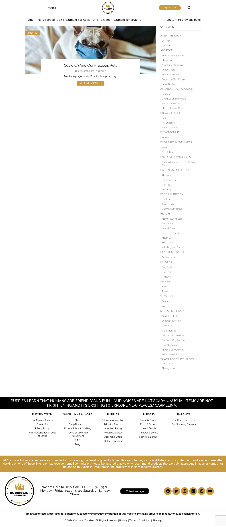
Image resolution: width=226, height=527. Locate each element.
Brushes (166, 137)
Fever (164, 147)
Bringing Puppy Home (173, 55)
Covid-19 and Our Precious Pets (90, 65)
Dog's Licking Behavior (173, 335)
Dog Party (167, 45)
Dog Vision (167, 223)
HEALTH (165, 213)
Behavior (166, 94)
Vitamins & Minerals (172, 209)
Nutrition (166, 199)
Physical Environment (173, 350)
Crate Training (169, 331)
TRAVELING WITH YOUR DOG (177, 359)
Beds (164, 118)
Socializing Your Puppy (173, 79)
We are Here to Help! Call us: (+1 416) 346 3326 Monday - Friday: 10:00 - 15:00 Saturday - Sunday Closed (75, 490)
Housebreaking (169, 345)
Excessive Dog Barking (173, 340)
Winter (165, 306)
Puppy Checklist (170, 70)
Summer (166, 301)
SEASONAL (166, 296)
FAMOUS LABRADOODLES (175, 157)
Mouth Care (168, 238)
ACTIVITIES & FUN (170, 35)
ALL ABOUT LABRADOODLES (177, 88)
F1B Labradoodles (171, 103)
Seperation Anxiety (171, 321)
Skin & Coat (167, 242)
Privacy (123, 520)
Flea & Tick (167, 152)
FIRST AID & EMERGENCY (175, 170)
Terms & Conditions (140, 520)
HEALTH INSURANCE (172, 252)
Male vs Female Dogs (173, 108)
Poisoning (167, 189)
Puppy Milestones (171, 74)
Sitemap (157, 520)
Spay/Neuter (168, 84)
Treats (165, 291)
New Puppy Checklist (173, 65)
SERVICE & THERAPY (172, 310)
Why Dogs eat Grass (172, 247)
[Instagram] (184, 491)
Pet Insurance (169, 257)
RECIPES (165, 281)
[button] (49, 7)
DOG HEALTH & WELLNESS (176, 142)
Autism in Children (171, 316)
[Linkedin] (193, 491)
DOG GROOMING (169, 132)
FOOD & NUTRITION (171, 194)
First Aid (32, 32)
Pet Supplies (168, 123)
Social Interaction (170, 354)
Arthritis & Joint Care (172, 219)
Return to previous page (184, 19)
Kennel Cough (169, 228)
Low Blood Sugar (170, 233)
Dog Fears (167, 272)
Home (29, 19)
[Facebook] (168, 491)
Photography (168, 368)
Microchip (167, 60)
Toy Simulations (170, 127)
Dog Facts (167, 267)
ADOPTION (166, 50)
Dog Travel (167, 363)
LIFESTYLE (166, 262)
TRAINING (166, 325)
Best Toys (167, 41)
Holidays (166, 277)
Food (164, 286)
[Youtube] (210, 491)
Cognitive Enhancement (174, 99)
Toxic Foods (168, 204)
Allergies (166, 175)
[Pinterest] (201, 491)
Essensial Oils (169, 180)
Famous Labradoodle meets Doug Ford (179, 164)
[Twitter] (176, 491)
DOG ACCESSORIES (171, 113)
